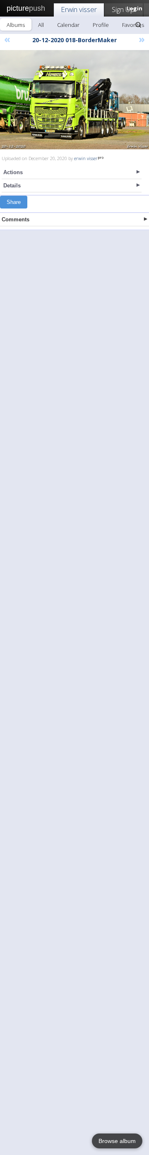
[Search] (138, 24)
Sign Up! (124, 9)
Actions (13, 172)
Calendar (68, 25)
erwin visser (86, 158)
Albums (16, 25)
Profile (101, 25)
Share (14, 202)
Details (12, 185)
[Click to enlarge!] (74, 99)
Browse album (117, 1141)
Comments (15, 219)
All (41, 25)
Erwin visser (79, 9)
